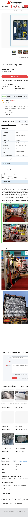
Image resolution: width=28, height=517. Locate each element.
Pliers (22, 10)
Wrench (15, 485)
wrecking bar (18, 464)
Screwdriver (23, 485)
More (2, 506)
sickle (16, 467)
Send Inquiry (14, 76)
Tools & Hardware (9, 10)
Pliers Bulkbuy (18, 503)
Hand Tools (16, 10)
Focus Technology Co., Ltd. (18, 511)
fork (16, 469)
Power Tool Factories (20, 496)
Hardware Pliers (16, 499)
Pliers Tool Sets (6, 499)
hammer (3, 469)
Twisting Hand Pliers (7, 503)
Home (2, 10)
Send (14, 378)
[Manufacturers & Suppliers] (14, 2)
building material (5, 464)
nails (2, 467)
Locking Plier (6, 488)
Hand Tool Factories (7, 496)
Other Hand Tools (7, 485)
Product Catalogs (22, 461)
